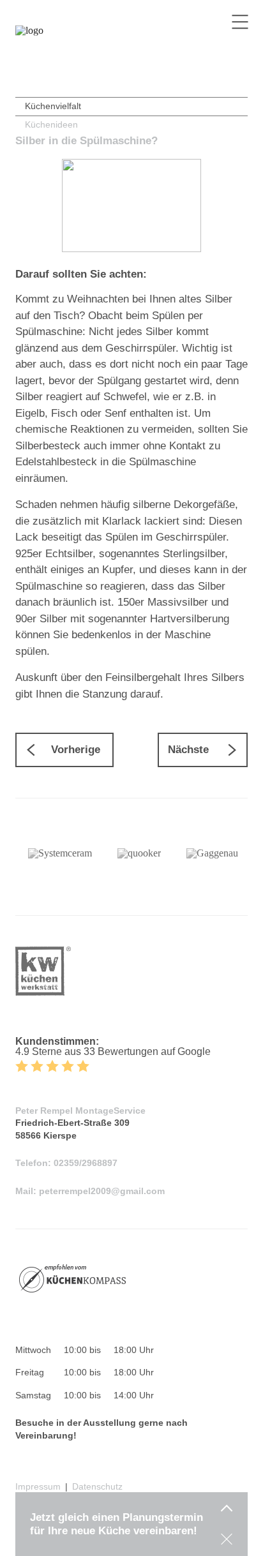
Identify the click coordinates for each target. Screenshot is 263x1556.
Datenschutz (97, 1486)
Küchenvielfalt (53, 106)
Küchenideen (51, 124)
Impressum (38, 1486)
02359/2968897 (85, 1163)
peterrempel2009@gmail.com (102, 1191)
